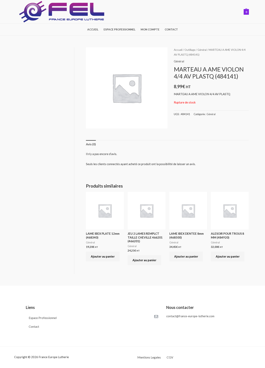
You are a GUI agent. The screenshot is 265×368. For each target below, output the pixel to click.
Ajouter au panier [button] (103, 256)
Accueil (92, 29)
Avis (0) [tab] (91, 144)
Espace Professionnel (119, 29)
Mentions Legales (149, 357)
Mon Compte (150, 29)
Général (202, 49)
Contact (171, 29)
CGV (170, 357)
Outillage (189, 49)
